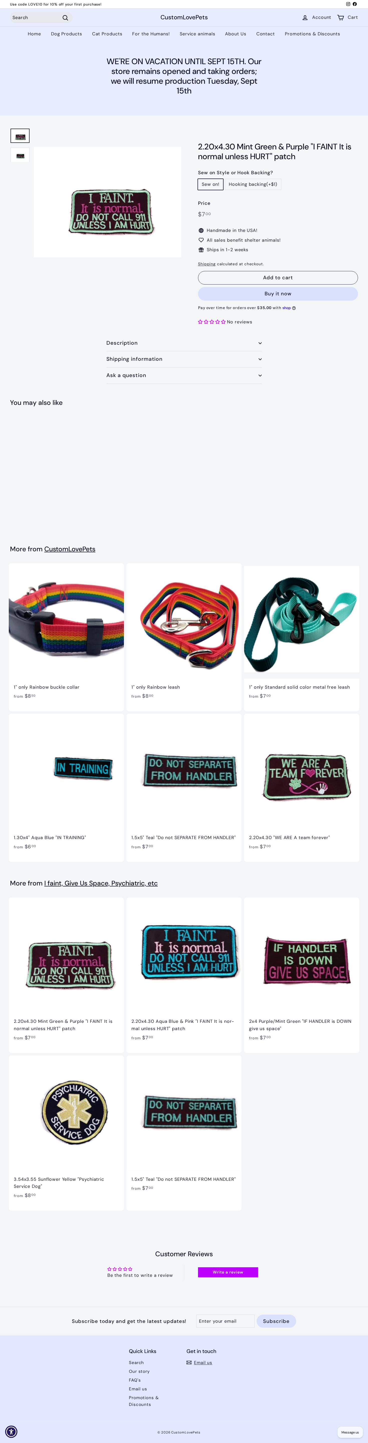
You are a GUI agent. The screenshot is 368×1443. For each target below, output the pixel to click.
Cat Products (107, 34)
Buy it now (278, 293)
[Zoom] (107, 202)
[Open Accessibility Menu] (11, 1431)
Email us (138, 1389)
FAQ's (135, 1380)
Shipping (207, 263)
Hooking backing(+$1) (253, 184)
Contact (265, 34)
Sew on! (210, 184)
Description (122, 342)
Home (34, 34)
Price (204, 203)
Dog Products (66, 34)
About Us (235, 34)
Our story (139, 1371)
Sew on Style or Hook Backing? (235, 172)
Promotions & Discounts (312, 34)
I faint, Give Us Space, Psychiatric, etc (101, 883)
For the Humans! (151, 34)
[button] (212, 322)
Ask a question (126, 375)
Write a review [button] (228, 1272)
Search (136, 1362)
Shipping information (134, 359)
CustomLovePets (184, 17)
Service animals (197, 34)
